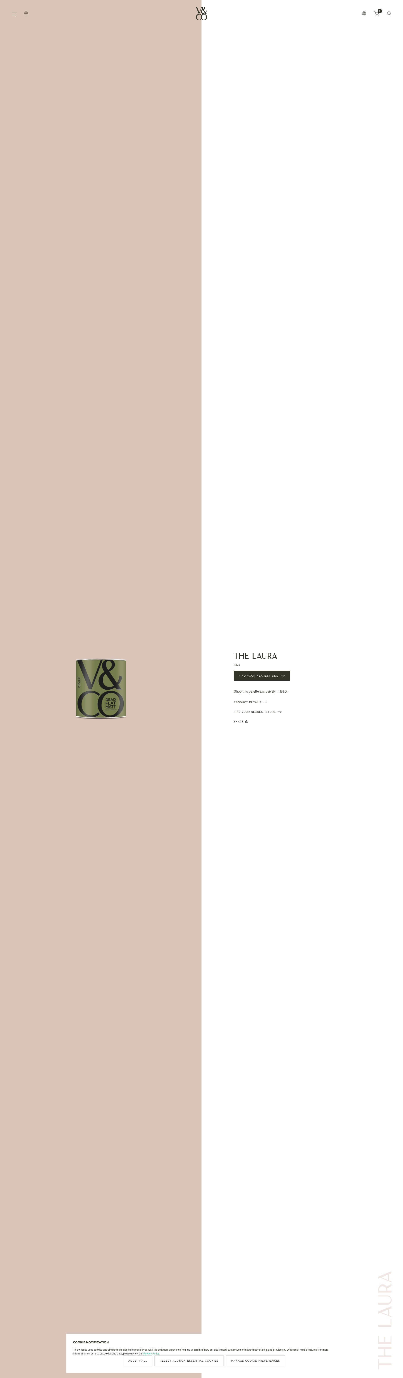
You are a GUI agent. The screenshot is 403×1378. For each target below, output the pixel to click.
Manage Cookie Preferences (255, 1360)
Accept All (137, 1360)
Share (239, 721)
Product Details (247, 702)
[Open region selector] (363, 13)
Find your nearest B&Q (258, 675)
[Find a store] (26, 13)
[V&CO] (201, 13)
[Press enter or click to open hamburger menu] (14, 13)
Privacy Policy (151, 1353)
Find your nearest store (255, 711)
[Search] (389, 13)
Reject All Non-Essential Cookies (189, 1360)
